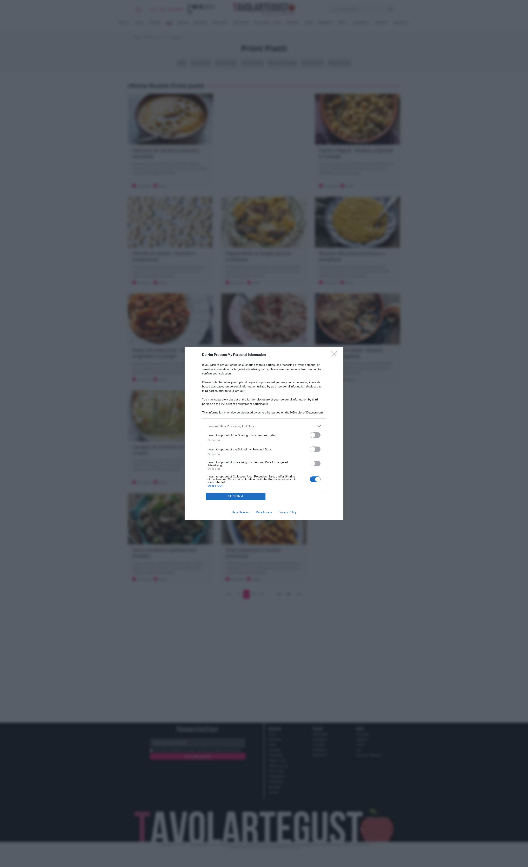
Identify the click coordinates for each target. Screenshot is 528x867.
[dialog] (264, 433)
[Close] (335, 355)
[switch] (315, 435)
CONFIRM (235, 496)
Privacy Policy (287, 512)
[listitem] (264, 426)
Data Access (264, 512)
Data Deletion (241, 512)
